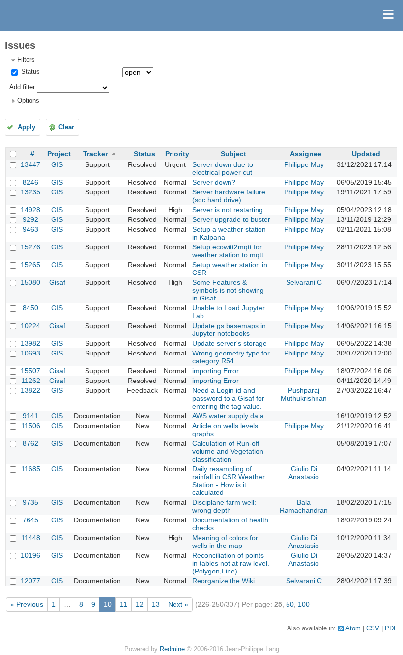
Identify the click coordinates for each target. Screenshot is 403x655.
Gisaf (57, 282)
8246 (30, 182)
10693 (30, 353)
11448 (30, 538)
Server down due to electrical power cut (222, 168)
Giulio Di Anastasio (303, 473)
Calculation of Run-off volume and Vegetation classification (227, 451)
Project (59, 154)
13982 (30, 343)
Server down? (213, 182)
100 (304, 604)
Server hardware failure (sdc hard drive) (228, 196)
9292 (30, 219)
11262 (30, 380)
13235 (30, 192)
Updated (366, 154)
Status (29, 71)
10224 (30, 325)
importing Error (215, 371)
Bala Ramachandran (304, 506)
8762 (30, 443)
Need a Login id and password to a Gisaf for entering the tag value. (228, 398)
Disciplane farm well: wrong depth (224, 506)
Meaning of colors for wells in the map (225, 541)
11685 (30, 469)
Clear (66, 127)
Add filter (22, 87)
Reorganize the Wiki (223, 581)
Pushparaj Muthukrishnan (304, 394)
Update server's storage (229, 343)
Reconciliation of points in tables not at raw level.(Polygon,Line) (230, 563)
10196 (30, 555)
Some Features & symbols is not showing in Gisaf (228, 290)
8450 (30, 308)
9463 (30, 229)
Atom (353, 628)
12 (140, 604)
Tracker (95, 154)
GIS (57, 164)
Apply (26, 127)
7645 (30, 520)
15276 (30, 247)
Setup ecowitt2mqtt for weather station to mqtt (227, 251)
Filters (26, 59)
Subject (233, 154)
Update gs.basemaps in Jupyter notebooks (229, 329)
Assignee (305, 154)
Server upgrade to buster (231, 219)
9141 (30, 416)
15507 (30, 371)
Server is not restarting (227, 210)
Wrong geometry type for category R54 (231, 357)
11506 (30, 426)
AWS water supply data (228, 416)
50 (290, 604)
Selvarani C (304, 282)
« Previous (26, 604)
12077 (30, 581)
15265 (30, 265)
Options (28, 100)
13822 (30, 390)
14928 (30, 210)
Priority (177, 154)
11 (123, 604)
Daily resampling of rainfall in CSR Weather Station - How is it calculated (228, 480)
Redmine (172, 649)
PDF (391, 628)
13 (156, 604)
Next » (178, 604)
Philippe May (304, 164)
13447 (30, 164)
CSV (372, 628)
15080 (30, 282)
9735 (30, 502)
